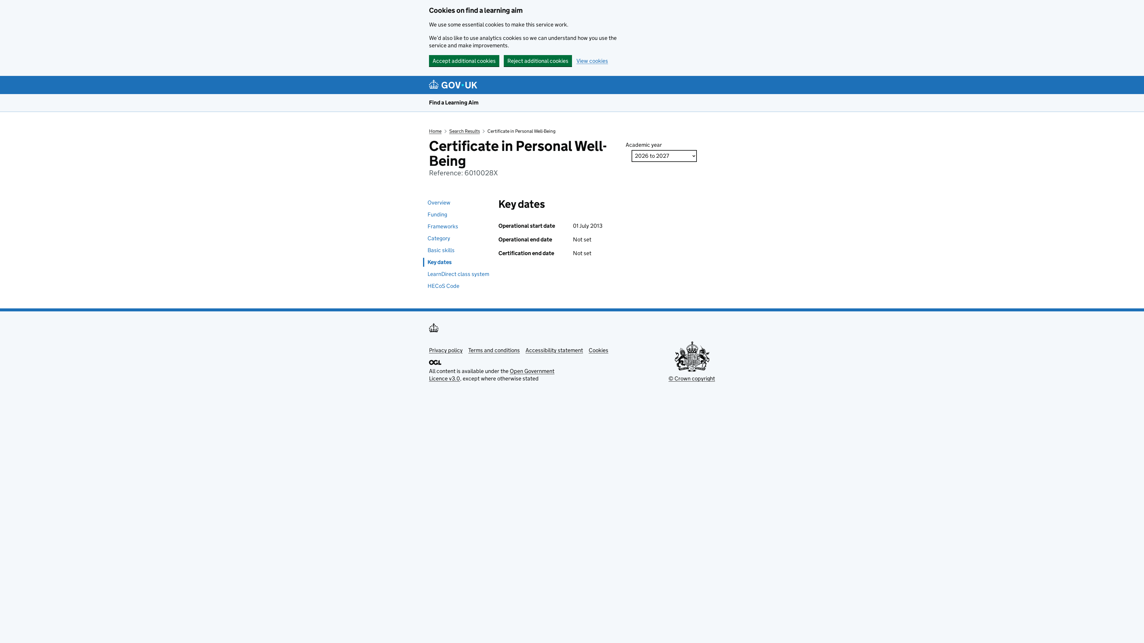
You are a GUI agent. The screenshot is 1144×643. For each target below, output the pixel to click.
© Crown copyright (692, 378)
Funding (437, 214)
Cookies (598, 350)
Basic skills (441, 250)
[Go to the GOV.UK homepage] (454, 84)
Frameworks (443, 226)
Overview (439, 202)
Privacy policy (446, 350)
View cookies (592, 61)
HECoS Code (443, 286)
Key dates (440, 262)
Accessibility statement (554, 350)
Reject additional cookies (537, 60)
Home (435, 131)
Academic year (644, 144)
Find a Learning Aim (453, 102)
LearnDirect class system (458, 274)
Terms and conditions (494, 350)
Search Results (464, 131)
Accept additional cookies (464, 60)
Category (439, 238)
